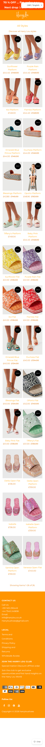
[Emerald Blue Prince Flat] (12, 340)
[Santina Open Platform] (12, 550)
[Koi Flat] (12, 299)
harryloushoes (27, 711)
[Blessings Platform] (12, 176)
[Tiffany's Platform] (12, 216)
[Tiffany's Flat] (32, 423)
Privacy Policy (8, 643)
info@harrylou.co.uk (12, 617)
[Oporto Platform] (32, 176)
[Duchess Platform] (32, 132)
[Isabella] (12, 507)
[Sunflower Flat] (12, 259)
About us (5, 738)
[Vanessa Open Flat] (32, 550)
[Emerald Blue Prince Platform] (12, 132)
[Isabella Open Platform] (32, 507)
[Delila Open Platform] (32, 463)
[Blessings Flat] (12, 383)
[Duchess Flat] (32, 340)
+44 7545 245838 (10, 611)
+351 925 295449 (10, 608)
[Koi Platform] (12, 92)
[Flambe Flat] (32, 299)
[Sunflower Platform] (12, 49)
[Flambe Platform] (32, 92)
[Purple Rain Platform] (32, 49)
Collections (6, 733)
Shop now (6, 727)
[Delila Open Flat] (12, 463)
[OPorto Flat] (32, 383)
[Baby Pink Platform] (32, 216)
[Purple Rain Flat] (32, 259)
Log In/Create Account (15, 744)
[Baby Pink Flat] (12, 423)
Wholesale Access (11, 656)
